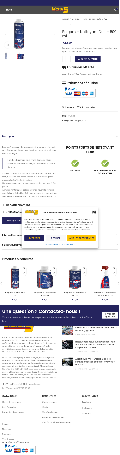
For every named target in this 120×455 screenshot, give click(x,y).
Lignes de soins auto (11, 402)
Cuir (106, 19)
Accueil (65, 19)
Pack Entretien (9, 407)
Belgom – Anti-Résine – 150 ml (45, 294)
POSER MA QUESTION (110, 315)
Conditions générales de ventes (56, 422)
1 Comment (90, 334)
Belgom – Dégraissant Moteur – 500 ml (105, 294)
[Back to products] (67, 25)
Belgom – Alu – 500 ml (15, 294)
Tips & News (8, 439)
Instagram (87, 408)
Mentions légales (68, 244)
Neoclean (6, 429)
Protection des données (53, 417)
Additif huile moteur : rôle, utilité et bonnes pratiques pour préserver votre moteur (95, 361)
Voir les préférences (81, 238)
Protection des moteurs (13, 412)
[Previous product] (64, 25)
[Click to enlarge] (7, 45)
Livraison (46, 407)
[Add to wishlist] (23, 268)
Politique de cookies (52, 244)
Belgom (78, 120)
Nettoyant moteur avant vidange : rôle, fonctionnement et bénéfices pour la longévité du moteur (95, 344)
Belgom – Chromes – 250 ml (75, 294)
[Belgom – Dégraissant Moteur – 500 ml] (105, 277)
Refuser (56, 238)
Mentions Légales (50, 412)
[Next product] (71, 25)
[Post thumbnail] (67, 331)
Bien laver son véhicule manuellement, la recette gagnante (96, 329)
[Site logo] (60, 9)
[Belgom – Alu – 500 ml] (15, 277)
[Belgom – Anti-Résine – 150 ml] (45, 277)
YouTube (86, 413)
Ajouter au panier (88, 59)
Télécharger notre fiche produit (19, 220)
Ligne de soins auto (92, 19)
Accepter (34, 238)
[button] (94, 212)
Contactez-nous (49, 402)
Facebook (86, 402)
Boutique (76, 19)
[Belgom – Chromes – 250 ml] (75, 277)
